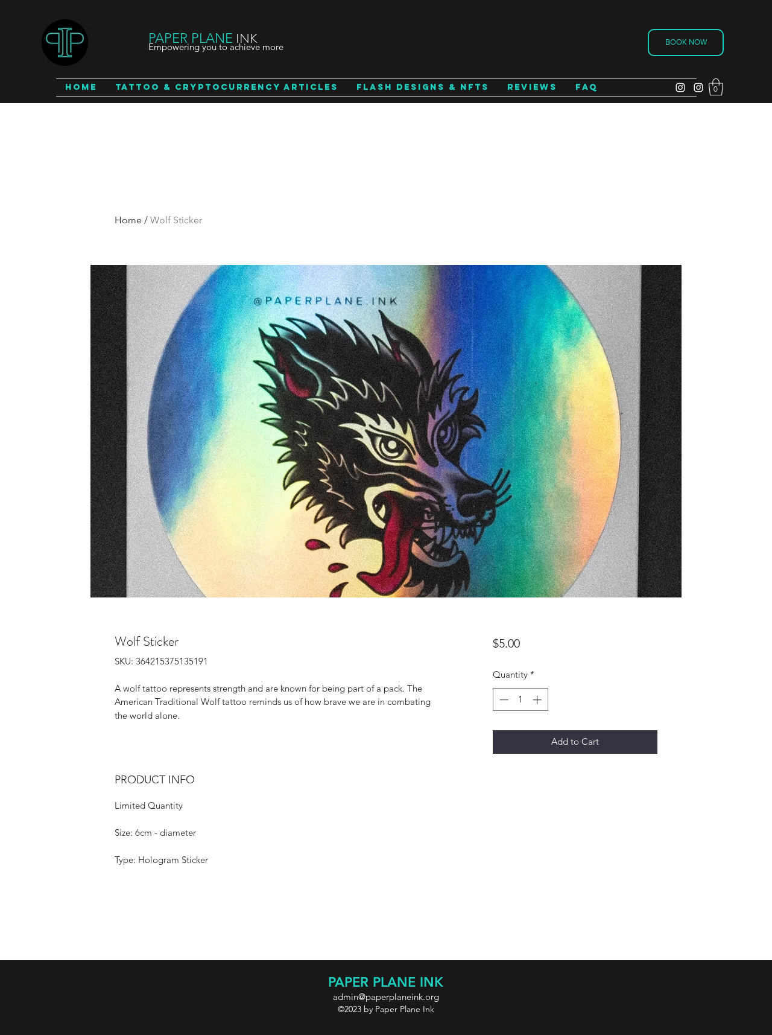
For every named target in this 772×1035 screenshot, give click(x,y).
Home (128, 220)
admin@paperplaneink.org (386, 996)
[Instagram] (680, 87)
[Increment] (538, 700)
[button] (716, 87)
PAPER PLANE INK (385, 982)
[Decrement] (503, 700)
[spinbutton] (520, 700)
